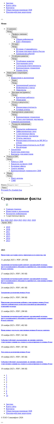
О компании (11, 29)
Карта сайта (11, 5)
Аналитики (16, 149)
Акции (14, 80)
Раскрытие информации (21, 124)
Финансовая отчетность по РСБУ (30, 145)
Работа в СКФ (12, 156)
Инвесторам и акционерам (17, 73)
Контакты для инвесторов (22, 154)
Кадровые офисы (18, 166)
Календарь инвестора (20, 152)
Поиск (4, 185)
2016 (8, 234)
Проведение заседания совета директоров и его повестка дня (23, 255)
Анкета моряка (17, 168)
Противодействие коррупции (18, 12)
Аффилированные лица (26, 131)
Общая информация (24, 39)
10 (7, 396)
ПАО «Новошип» (23, 41)
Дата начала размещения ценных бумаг (15, 352)
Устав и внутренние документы (29, 119)
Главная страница (13, 209)
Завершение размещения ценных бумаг (15, 292)
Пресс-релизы (17, 178)
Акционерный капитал (26, 85)
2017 (8, 232)
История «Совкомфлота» (26, 49)
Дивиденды (21, 90)
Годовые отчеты (23, 109)
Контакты (10, 8)
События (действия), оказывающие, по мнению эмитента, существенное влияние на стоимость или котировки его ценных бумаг (26, 341)
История (15, 44)
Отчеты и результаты (20, 102)
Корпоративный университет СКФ (26, 171)
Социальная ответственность (28, 66)
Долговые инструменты (21, 92)
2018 (8, 229)
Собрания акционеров (20, 121)
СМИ (13, 180)
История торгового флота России (30, 51)
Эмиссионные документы (27, 136)
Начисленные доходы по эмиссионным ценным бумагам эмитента (25, 330)
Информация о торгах (25, 87)
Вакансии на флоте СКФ (21, 164)
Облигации (21, 100)
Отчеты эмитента (23, 138)
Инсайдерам (21, 147)
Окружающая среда (24, 63)
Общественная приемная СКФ (19, 10)
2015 (8, 236)
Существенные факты (25, 134)
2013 (8, 241)
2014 (8, 238)
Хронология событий (25, 53)
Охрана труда (22, 70)
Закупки (9, 3)
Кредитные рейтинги (25, 97)
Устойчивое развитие (20, 56)
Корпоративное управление (28, 68)
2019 (8, 227)
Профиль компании (19, 34)
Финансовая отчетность (26, 107)
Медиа (9, 173)
